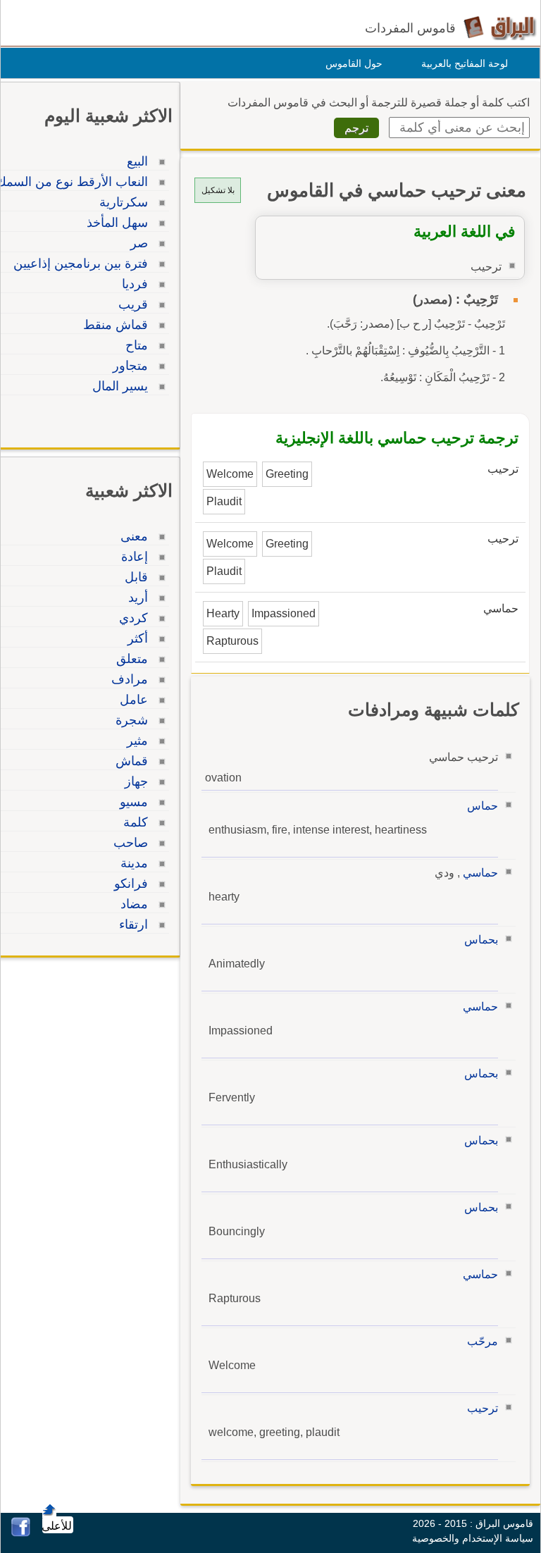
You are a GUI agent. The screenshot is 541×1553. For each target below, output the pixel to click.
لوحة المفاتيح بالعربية (464, 63)
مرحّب (482, 1341)
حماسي (480, 873)
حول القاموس (354, 63)
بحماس (481, 940)
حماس (482, 806)
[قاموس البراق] (499, 27)
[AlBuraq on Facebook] (20, 1533)
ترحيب (482, 1408)
